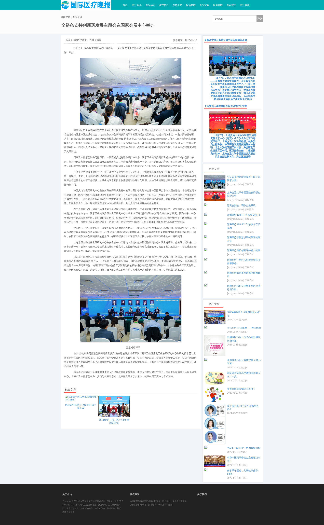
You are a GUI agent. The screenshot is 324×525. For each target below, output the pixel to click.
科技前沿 (243, 331)
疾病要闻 (249, 209)
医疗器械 (249, 219)
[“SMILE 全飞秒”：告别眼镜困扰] (214, 447)
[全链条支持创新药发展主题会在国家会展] (214, 182)
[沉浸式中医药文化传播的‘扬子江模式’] (81, 399)
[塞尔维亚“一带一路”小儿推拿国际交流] (114, 406)
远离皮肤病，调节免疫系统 (241, 205)
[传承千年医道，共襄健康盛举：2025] (214, 469)
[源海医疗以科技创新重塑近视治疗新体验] (214, 285)
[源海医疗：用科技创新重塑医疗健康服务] (214, 259)
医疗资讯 (249, 184)
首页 (125, 5)
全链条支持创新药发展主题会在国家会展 (225, 40)
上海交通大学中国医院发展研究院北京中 (225, 106)
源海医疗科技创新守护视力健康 (243, 250)
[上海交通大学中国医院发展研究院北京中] (214, 195)
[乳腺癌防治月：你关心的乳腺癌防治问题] (214, 345)
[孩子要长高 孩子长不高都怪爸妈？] (214, 424)
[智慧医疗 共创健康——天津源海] (214, 327)
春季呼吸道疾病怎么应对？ (241, 389)
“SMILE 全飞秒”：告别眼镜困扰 (243, 448)
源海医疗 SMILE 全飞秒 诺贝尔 (243, 215)
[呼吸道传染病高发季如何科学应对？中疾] (214, 378)
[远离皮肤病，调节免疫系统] (214, 204)
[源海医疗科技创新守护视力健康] (214, 249)
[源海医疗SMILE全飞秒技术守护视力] (214, 223)
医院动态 (243, 413)
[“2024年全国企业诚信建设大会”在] (214, 317)
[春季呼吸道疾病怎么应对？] (214, 394)
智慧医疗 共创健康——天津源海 (244, 327)
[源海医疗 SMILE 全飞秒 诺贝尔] (214, 214)
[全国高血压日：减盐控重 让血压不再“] (214, 359)
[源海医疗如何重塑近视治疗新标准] (214, 272)
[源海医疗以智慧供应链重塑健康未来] (214, 236)
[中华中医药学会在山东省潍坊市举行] (214, 461)
